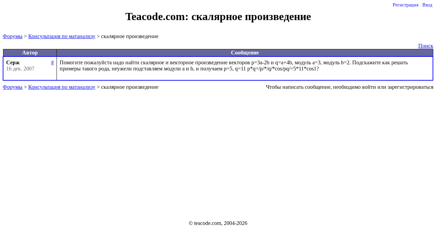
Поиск (425, 46)
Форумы (12, 36)
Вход (427, 4)
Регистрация (405, 4)
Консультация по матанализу (61, 36)
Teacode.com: (158, 16)
